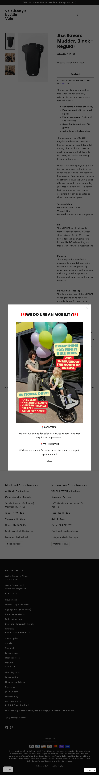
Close (49, 460)
